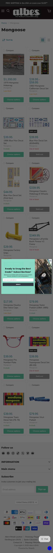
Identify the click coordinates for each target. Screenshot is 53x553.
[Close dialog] (50, 261)
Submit (18, 284)
